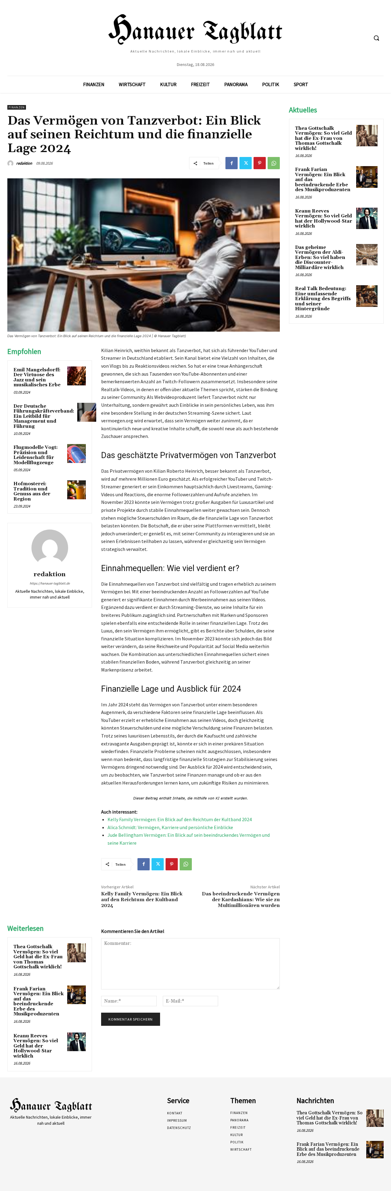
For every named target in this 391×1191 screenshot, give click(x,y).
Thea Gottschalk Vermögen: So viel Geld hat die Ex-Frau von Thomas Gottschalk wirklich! (38, 957)
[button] (376, 38)
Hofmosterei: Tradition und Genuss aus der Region (31, 491)
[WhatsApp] (274, 163)
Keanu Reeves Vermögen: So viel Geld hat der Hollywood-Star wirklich (35, 1046)
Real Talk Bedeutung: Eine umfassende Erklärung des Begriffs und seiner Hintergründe (323, 299)
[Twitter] (245, 163)
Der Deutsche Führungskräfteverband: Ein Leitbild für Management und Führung (43, 416)
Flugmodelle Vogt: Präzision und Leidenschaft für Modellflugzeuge (35, 455)
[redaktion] (11, 163)
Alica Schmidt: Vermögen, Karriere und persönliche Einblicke (170, 827)
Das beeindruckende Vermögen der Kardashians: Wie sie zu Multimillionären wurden (241, 900)
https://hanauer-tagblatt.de (50, 583)
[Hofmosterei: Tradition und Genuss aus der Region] (76, 489)
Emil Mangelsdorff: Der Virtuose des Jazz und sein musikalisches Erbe (36, 377)
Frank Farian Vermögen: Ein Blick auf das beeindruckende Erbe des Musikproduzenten (38, 1001)
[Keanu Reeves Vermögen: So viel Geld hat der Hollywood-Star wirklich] (76, 1042)
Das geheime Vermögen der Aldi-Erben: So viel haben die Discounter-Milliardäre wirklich (320, 258)
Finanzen (17, 107)
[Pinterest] (260, 163)
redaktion (24, 163)
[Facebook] (231, 163)
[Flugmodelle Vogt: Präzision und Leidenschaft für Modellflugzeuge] (76, 453)
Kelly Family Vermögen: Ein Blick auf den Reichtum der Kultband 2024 (180, 819)
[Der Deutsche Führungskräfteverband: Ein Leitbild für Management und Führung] (86, 412)
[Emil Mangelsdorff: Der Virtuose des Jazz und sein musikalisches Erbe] (76, 375)
